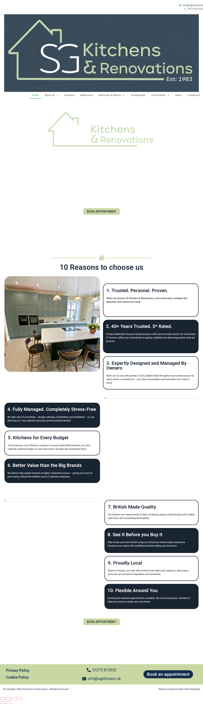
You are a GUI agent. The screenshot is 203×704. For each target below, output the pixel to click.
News (178, 95)
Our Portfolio (158, 95)
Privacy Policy (17, 670)
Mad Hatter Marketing (189, 689)
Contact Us (194, 95)
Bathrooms (86, 95)
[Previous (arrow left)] (2, 702)
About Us (50, 95)
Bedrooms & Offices (110, 95)
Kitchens (69, 95)
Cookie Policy (17, 677)
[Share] (14, 698)
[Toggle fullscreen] (8, 698)
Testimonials (138, 95)
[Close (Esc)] (19, 698)
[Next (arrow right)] (8, 702)
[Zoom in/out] (2, 698)
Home (35, 95)
